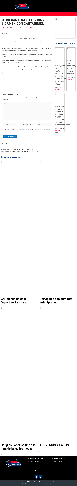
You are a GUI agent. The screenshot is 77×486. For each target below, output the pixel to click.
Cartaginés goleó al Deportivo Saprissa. (14, 300)
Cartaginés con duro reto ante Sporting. (56, 300)
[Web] (44, 124)
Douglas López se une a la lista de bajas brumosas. (18, 446)
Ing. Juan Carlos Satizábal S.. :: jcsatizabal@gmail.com (42, 484)
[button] (38, 13)
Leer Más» (57, 89)
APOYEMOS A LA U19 (54, 445)
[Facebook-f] (36, 477)
